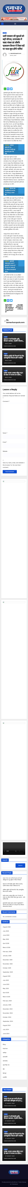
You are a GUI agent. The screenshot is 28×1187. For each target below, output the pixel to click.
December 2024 (8, 1009)
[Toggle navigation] (15, 24)
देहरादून (4, 1073)
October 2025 (7, 968)
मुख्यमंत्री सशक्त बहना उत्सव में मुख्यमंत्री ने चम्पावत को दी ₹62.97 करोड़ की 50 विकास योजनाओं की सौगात (13, 904)
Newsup (24, 1182)
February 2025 (7, 1001)
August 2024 (7, 1025)
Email (5, 442)
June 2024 (6, 1033)
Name (5, 433)
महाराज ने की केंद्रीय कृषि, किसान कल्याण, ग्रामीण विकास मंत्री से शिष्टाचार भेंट (13, 341)
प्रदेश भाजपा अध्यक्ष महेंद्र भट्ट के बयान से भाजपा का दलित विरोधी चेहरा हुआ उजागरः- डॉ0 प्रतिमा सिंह (14, 897)
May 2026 (6, 939)
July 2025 (6, 980)
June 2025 (6, 984)
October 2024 (7, 1017)
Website (5, 451)
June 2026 (6, 935)
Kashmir (5, 1048)
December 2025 (7, 960)
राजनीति (5, 1077)
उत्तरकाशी (5, 1056)
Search (5, 860)
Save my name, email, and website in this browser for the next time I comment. (13, 465)
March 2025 (6, 996)
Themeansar (15, 1184)
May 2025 (6, 988)
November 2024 (8, 1013)
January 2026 (7, 955)
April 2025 (6, 992)
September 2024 (8, 1021)
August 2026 (6, 927)
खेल (4, 1069)
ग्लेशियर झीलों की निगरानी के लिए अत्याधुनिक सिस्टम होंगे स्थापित (14, 357)
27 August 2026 (10, 1103)
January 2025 (7, 1005)
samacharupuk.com (15, 53)
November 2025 (8, 964)
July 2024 (6, 1029)
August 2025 (6, 976)
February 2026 (7, 951)
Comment (6, 401)
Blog (4, 1044)
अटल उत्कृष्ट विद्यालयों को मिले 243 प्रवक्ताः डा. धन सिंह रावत (19, 307)
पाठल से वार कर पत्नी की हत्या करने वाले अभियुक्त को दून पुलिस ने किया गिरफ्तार (14, 1101)
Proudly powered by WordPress (10, 1182)
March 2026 (6, 947)
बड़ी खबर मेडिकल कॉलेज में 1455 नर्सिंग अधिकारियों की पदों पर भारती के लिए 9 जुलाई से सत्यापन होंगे (9, 308)
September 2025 (8, 972)
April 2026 (6, 943)
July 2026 (6, 931)
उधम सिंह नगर (6, 1065)
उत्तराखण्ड (4, 32)
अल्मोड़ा (4, 1052)
